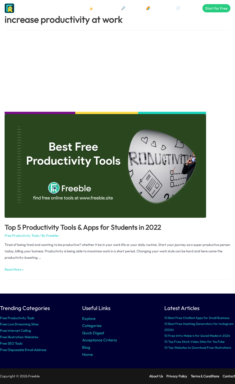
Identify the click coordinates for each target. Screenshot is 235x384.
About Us (156, 376)
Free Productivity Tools (22, 235)
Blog (86, 347)
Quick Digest (93, 332)
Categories (91, 325)
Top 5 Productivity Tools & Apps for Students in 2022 (83, 227)
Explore (88, 318)
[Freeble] (22, 8)
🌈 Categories (157, 8)
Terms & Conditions (205, 376)
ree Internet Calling (16, 330)
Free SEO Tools (11, 343)
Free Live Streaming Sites (19, 324)
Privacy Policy (176, 376)
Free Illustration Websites (19, 337)
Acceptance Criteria (99, 340)
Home (87, 354)
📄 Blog (181, 8)
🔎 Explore (129, 8)
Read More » (14, 269)
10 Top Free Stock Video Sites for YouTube (194, 342)
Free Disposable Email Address (23, 350)
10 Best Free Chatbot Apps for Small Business (196, 318)
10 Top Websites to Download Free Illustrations (197, 348)
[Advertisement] (117, 71)
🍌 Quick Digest (101, 8)
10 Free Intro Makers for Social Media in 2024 (197, 336)
